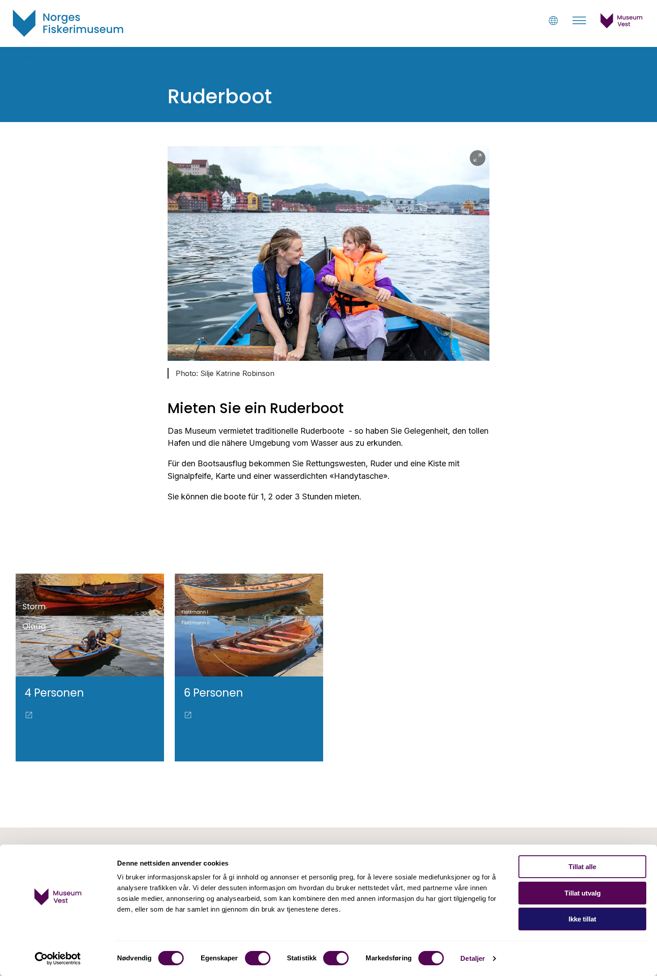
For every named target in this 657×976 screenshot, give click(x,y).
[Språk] (553, 20)
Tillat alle (582, 866)
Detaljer (472, 958)
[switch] (257, 958)
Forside (28, 57)
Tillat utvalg (582, 893)
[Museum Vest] (621, 25)
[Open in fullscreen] (477, 158)
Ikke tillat (582, 919)
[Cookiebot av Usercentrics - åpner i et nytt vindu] (58, 958)
